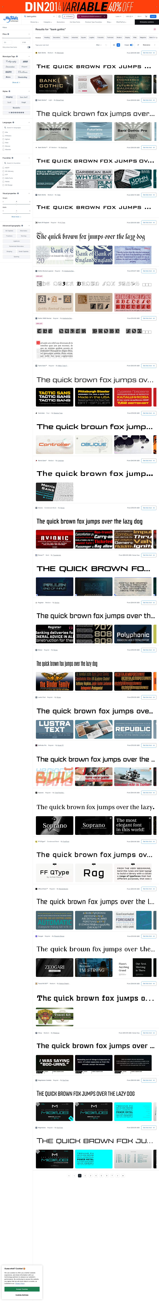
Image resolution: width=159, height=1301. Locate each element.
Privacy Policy (20, 1283)
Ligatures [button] (16, 241)
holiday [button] (9, 72)
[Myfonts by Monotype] (11, 19)
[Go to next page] (117, 1175)
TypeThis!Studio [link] (60, 793)
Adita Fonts (9, 178)
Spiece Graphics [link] (64, 983)
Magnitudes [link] (42, 1128)
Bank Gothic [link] (42, 53)
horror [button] (25, 61)
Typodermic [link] (57, 555)
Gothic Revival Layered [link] (45, 271)
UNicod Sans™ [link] (43, 889)
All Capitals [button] (9, 231)
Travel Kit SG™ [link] (43, 983)
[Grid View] (114, 45)
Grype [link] (62, 508)
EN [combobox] (139, 16)
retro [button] (8, 77)
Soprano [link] (41, 793)
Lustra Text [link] (42, 697)
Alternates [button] (23, 231)
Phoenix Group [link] (59, 936)
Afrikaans (8, 136)
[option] (9, 97)
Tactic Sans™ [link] (42, 366)
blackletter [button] (16, 108)
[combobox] (48, 16)
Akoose (7, 146)
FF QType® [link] (41, 841)
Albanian (8, 149)
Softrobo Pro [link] (42, 745)
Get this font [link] (147, 53)
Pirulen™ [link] (41, 555)
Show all (15, 82)
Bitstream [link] (60, 53)
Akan (6, 143)
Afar (6, 132)
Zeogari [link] (40, 936)
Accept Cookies (22, 1289)
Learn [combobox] (118, 16)
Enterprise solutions (147, 22)
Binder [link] (40, 650)
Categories (47, 22)
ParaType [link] (64, 147)
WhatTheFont (120, 22)
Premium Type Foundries (93, 22)
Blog (108, 22)
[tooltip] (8, 34)
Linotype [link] (61, 460)
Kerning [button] (23, 236)
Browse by (34, 22)
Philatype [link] (56, 1033)
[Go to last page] (123, 1175)
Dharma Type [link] (58, 413)
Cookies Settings (22, 1295)
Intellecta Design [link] (69, 271)
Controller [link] (41, 413)
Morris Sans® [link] (42, 460)
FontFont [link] (66, 841)
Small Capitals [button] (23, 251)
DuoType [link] (66, 1080)
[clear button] (54, 16)
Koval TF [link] (61, 745)
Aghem (7, 139)
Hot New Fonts (75, 22)
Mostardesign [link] (63, 889)
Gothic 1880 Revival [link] (44, 318)
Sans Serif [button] (23, 97)
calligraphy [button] (10, 61)
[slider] (2, 38)
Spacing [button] (16, 257)
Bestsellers (61, 22)
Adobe (7, 181)
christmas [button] (22, 72)
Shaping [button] (9, 251)
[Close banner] (104, 16)
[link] (24, 16)
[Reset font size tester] (106, 45)
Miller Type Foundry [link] (63, 366)
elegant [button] (24, 67)
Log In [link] (153, 16)
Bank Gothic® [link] (42, 100)
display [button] (9, 97)
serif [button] (9, 102)
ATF (6, 175)
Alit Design (8, 185)
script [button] (23, 102)
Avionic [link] (40, 508)
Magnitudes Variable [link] (44, 1080)
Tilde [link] (58, 195)
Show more (15, 217)
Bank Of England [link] (43, 222)
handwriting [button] (22, 77)
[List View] (118, 45)
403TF (7, 168)
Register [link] (41, 603)
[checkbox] (28, 47)
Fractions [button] (9, 236)
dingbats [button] (16, 113)
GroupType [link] (60, 100)
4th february (9, 171)
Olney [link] (40, 1033)
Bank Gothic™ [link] (42, 147)
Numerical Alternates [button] (16, 246)
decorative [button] (10, 66)
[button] (2, 6)
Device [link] (57, 603)
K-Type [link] (62, 222)
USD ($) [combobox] (128, 16)
